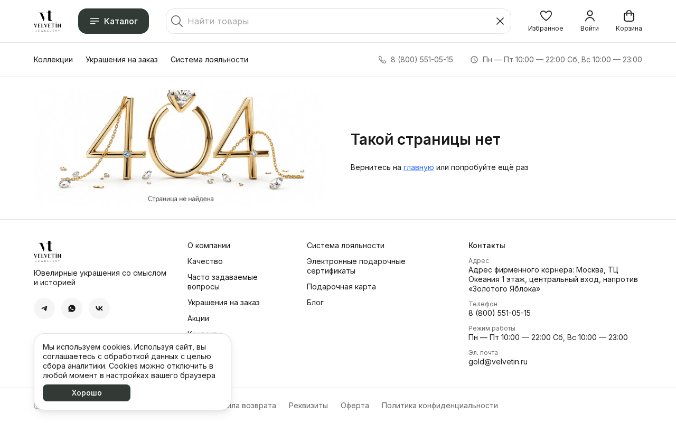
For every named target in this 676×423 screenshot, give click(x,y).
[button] (546, 21)
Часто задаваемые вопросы (222, 281)
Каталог (121, 21)
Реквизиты (308, 405)
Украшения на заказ (122, 59)
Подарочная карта (341, 286)
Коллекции (53, 59)
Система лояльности (209, 59)
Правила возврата (242, 405)
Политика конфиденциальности (440, 405)
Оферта (355, 405)
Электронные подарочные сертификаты (356, 266)
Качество (205, 261)
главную (418, 167)
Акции (198, 318)
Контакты (204, 334)
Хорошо (87, 392)
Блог (315, 302)
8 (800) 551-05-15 (499, 312)
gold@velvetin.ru (498, 361)
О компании (208, 245)
